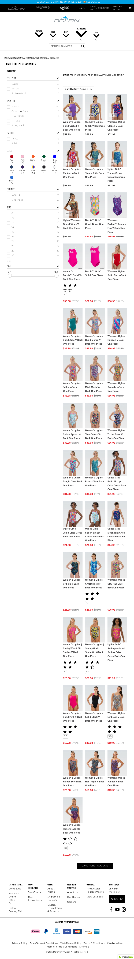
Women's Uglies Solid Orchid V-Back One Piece (71, 126)
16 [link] (13, 232)
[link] (11, 159)
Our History (73, 897)
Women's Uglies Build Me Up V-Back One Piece (94, 340)
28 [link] (13, 251)
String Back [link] (18, 125)
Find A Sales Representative (95, 890)
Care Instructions (35, 898)
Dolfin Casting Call (15, 909)
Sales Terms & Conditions (44, 943)
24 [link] (13, 241)
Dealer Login (117, 8)
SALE (96, 32)
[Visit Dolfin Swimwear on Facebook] (111, 909)
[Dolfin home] (67, 19)
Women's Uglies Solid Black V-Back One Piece (94, 717)
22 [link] (13, 237)
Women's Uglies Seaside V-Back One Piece (116, 387)
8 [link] (12, 213)
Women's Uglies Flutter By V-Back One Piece (72, 782)
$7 (9, 272)
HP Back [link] (16, 121)
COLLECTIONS (12, 58)
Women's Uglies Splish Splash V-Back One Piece (72, 434)
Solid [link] (14, 143)
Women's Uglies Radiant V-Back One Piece (71, 173)
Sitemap (84, 947)
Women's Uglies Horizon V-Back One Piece (116, 340)
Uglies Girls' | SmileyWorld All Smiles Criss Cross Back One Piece (116, 652)
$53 (56, 272)
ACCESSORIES (81, 28)
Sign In (93, 8)
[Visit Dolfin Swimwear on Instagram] (124, 909)
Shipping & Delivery (53, 898)
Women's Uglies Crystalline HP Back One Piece (94, 584)
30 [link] (13, 255)
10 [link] (13, 218)
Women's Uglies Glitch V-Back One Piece (95, 126)
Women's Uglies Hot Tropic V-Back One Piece (94, 782)
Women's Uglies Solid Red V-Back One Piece (116, 275)
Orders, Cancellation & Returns (54, 908)
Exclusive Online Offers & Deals (14, 898)
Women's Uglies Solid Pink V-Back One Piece (72, 717)
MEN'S (53, 32)
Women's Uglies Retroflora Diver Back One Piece (71, 829)
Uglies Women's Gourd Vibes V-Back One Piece (71, 224)
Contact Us (15, 889)
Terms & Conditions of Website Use (103, 943)
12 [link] (13, 222)
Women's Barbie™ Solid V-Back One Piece (72, 275)
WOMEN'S (39, 30)
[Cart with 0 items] (130, 8)
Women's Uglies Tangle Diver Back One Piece (72, 481)
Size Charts (34, 892)
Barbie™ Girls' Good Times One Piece (94, 224)
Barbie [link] (15, 89)
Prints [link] (15, 139)
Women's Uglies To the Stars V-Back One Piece (116, 434)
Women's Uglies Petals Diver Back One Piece (94, 481)
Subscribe (117, 899)
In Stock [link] (16, 195)
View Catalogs (95, 897)
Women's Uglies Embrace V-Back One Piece (116, 717)
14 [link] (13, 227)
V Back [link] (15, 107)
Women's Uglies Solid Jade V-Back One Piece (73, 340)
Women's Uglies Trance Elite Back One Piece (94, 173)
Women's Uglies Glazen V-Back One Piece (116, 126)
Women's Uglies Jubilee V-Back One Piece (116, 782)
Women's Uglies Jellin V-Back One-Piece (71, 387)
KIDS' (66, 32)
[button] (78, 89)
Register (103, 8)
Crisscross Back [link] (20, 111)
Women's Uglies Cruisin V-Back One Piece (71, 584)
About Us (72, 892)
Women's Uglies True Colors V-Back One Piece (94, 434)
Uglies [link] (15, 84)
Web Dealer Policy (70, 943)
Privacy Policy (19, 943)
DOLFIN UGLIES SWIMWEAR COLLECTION (28, 58)
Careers (71, 902)
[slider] (10, 275)
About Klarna (51, 890)
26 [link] (13, 246)
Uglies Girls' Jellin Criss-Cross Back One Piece (72, 532)
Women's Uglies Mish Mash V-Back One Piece (94, 387)
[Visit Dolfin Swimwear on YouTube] (117, 909)
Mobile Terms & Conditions (62, 947)
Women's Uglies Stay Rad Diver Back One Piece (116, 584)
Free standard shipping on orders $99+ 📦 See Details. (67, 2)
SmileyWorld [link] (19, 93)
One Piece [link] (17, 200)
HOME (5, 58)
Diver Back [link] (18, 116)
